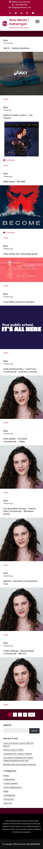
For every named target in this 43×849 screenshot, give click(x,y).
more (5, 99)
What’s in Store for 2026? (13, 750)
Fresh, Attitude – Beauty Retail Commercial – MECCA (18, 652)
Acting (6, 775)
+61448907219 (21, 4)
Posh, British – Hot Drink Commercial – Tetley (15, 440)
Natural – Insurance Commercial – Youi (21, 582)
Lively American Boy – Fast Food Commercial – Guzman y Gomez (20, 370)
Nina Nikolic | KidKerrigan (19, 22)
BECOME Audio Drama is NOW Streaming (19, 764)
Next (31, 714)
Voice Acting (8, 799)
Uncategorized (9, 795)
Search (7, 725)
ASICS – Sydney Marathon (16, 48)
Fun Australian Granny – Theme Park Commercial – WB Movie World (19, 511)
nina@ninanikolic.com (21, 7)
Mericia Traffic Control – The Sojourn (18, 116)
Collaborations (9, 779)
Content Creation (10, 783)
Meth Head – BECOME (14, 181)
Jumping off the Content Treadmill (17, 754)
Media (5, 791)
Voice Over (7, 803)
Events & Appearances (12, 787)
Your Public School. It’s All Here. (18, 301)
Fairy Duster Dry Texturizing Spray (20, 253)
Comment (10, 160)
